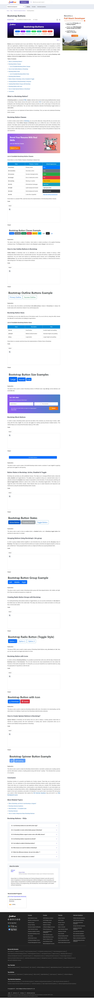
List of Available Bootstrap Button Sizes (19, 74)
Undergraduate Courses (39, 955)
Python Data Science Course (64, 942)
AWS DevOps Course (32, 938)
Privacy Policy (13, 409)
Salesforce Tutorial (62, 931)
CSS (40, 102)
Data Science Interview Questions (78, 923)
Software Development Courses (14, 955)
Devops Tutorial (61, 922)
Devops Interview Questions (79, 925)
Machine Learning (28, 974)
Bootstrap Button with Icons (15, 86)
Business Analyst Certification (34, 927)
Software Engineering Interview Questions (67, 983)
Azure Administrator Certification (47, 932)
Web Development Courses (48, 943)
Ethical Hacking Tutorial (63, 935)
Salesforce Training (47, 922)
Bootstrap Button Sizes (14, 71)
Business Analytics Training (34, 931)
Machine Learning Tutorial (13, 967)
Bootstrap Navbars (13, 811)
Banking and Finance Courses (51, 955)
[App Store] (12, 929)
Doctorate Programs (27, 955)
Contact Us (15, 993)
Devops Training (31, 924)
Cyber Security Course (47, 934)
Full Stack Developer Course (34, 940)
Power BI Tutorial (24, 967)
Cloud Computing (11, 974)
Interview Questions (41, 6)
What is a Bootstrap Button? (15, 61)
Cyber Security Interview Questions (60, 981)
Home (8, 10)
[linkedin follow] (13, 920)
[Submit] (31, 2)
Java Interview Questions (78, 931)
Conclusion (11, 91)
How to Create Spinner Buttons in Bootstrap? (19, 89)
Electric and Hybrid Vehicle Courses (15, 958)
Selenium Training (47, 924)
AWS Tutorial (61, 920)
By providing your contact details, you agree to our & (23, 409)
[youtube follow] (15, 920)
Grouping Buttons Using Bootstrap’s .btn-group (20, 81)
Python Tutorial (61, 918)
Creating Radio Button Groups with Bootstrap (19, 84)
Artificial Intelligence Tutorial (43, 967)
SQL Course (30, 935)
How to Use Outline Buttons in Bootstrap (18, 69)
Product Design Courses (65, 955)
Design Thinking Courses (69, 958)
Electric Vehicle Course (48, 939)
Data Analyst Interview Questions (49, 983)
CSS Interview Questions (39, 793)
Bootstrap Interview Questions (16, 806)
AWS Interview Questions (78, 920)
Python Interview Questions (79, 918)
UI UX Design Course (47, 920)
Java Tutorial (61, 924)
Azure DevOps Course (47, 941)
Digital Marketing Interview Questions (79, 941)
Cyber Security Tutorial (63, 929)
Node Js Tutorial (61, 927)
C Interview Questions (36, 983)
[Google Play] (12, 926)
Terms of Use (33, 408)
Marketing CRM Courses (66, 953)
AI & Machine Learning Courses (44, 951)
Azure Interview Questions (27, 981)
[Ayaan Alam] (14, 870)
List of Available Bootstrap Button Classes (20, 66)
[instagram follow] (17, 920)
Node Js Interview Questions (79, 938)
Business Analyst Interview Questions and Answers (19, 983)
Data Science (10, 951)
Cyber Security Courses (33, 929)
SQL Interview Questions (78, 933)
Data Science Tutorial (62, 938)
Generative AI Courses (57, 958)
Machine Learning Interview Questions (43, 981)
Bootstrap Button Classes (15, 64)
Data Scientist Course (32, 918)
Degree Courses (55, 953)
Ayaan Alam (11, 19)
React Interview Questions (78, 935)
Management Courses (46, 958)
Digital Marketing (44, 974)
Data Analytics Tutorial (68, 967)
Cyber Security (53, 974)
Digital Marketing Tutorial (56, 967)
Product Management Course (34, 942)
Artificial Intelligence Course (49, 927)
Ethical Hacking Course (48, 929)
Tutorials (34, 6)
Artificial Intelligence (68, 974)
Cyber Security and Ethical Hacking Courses (17, 953)
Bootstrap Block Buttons (14, 76)
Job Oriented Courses (45, 953)
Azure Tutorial (61, 933)
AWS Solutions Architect (48, 918)
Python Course (31, 922)
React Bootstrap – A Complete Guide (17, 808)
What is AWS (36, 974)
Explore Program (15, 148)
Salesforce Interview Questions (77, 929)
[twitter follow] (11, 920)
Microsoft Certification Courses (14, 960)
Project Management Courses (59, 951)
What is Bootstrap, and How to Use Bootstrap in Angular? (22, 803)
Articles (28, 6)
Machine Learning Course (33, 920)
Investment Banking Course (34, 933)
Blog (11, 10)
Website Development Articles (19, 10)
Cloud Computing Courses (63, 940)
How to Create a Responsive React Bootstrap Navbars (22, 813)
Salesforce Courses (19, 951)
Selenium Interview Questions (14, 981)
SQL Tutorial (32, 967)
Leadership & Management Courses (32, 958)
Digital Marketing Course (48, 936)
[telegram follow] (19, 920)
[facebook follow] (9, 920)
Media (9, 993)
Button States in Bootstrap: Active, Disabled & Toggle (21, 79)
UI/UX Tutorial (77, 967)
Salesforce (60, 974)
